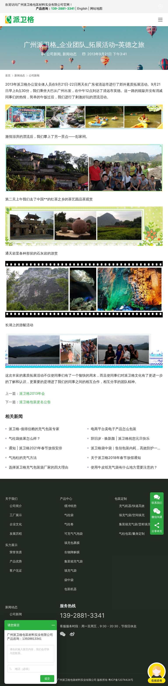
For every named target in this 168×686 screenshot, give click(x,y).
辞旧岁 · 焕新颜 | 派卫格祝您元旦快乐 (120, 438)
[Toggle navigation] (160, 20)
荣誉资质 (16, 552)
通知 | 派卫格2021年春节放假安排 (35, 448)
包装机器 (70, 589)
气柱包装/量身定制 (132, 533)
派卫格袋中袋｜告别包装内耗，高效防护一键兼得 (127, 448)
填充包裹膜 (72, 543)
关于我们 (11, 498)
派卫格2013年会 (32, 393)
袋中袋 (69, 580)
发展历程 (16, 533)
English (82, 8)
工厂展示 (16, 515)
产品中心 (66, 498)
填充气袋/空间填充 (132, 515)
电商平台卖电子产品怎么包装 (113, 429)
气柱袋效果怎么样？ (24, 438)
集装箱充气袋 (73, 561)
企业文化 (16, 524)
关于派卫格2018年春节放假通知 (116, 458)
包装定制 (121, 498)
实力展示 (11, 545)
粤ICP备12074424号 (120, 679)
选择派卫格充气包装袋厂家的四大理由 (38, 467)
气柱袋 (69, 515)
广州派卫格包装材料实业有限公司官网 (44, 4)
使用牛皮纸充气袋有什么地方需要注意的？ (124, 467)
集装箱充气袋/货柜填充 (135, 524)
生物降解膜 (72, 552)
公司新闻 (54, 54)
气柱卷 (69, 524)
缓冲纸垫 (70, 506)
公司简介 (16, 506)
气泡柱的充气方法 (23, 458)
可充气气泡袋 (73, 533)
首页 (7, 75)
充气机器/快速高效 (132, 506)
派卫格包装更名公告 (35, 402)
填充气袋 (70, 570)
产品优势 (16, 561)
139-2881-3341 (63, 8)
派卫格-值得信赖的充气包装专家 (34, 429)
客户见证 (16, 570)
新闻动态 (70, 54)
